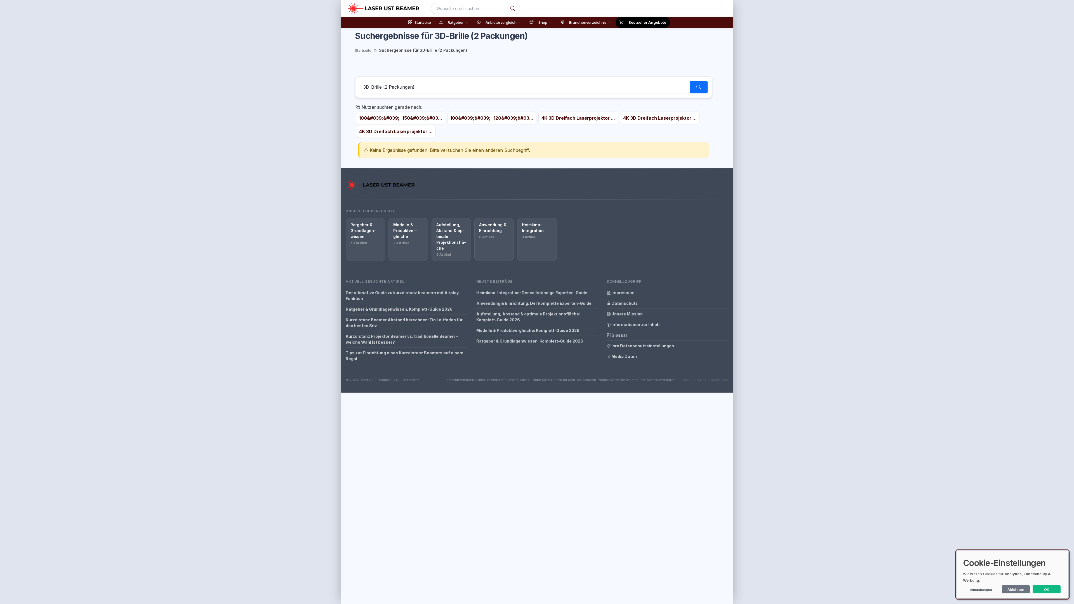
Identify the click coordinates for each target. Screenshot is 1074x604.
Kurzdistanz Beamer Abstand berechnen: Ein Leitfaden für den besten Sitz (404, 322)
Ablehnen (1015, 589)
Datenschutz (624, 303)
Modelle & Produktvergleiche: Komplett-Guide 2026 (528, 330)
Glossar (619, 335)
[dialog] (1012, 574)
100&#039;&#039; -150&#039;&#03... (400, 118)
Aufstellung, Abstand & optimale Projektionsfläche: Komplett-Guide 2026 (528, 317)
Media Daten (624, 356)
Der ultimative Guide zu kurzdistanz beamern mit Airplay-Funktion (403, 295)
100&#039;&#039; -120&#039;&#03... (491, 118)
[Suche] (512, 8)
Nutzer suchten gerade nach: (391, 107)
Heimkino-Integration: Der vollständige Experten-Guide (531, 292)
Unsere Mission (627, 314)
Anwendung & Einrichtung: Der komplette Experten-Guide (534, 303)
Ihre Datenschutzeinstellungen (642, 345)
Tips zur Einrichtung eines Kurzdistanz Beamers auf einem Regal (404, 355)
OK (1046, 589)
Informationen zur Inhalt (635, 324)
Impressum (623, 292)
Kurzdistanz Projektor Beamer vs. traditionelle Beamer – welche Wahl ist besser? (402, 339)
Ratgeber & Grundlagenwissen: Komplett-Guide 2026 (399, 309)
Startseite (363, 50)
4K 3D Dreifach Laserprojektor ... (578, 118)
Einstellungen (981, 590)
